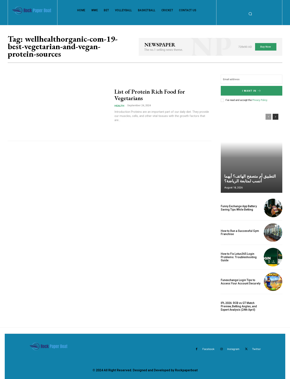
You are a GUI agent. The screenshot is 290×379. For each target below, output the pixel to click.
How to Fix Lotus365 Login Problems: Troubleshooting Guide (239, 257)
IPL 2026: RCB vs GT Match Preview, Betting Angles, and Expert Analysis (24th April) (239, 306)
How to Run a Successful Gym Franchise (240, 232)
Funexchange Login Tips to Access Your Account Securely (240, 281)
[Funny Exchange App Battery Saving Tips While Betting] (273, 208)
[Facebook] (196, 349)
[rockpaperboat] (32, 13)
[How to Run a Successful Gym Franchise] (273, 232)
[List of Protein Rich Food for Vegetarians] (58, 105)
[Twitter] (246, 349)
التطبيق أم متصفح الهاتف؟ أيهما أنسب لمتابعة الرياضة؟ (250, 178)
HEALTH (119, 105)
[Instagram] (221, 349)
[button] (250, 13)
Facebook (208, 349)
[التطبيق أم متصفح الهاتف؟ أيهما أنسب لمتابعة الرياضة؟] (251, 151)
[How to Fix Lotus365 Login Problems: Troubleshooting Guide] (273, 257)
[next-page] (275, 117)
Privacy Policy (259, 100)
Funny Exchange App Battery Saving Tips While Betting (239, 208)
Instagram (233, 349)
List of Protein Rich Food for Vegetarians (149, 95)
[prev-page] (268, 117)
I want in (249, 90)
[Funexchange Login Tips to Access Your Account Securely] (273, 282)
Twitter (256, 349)
